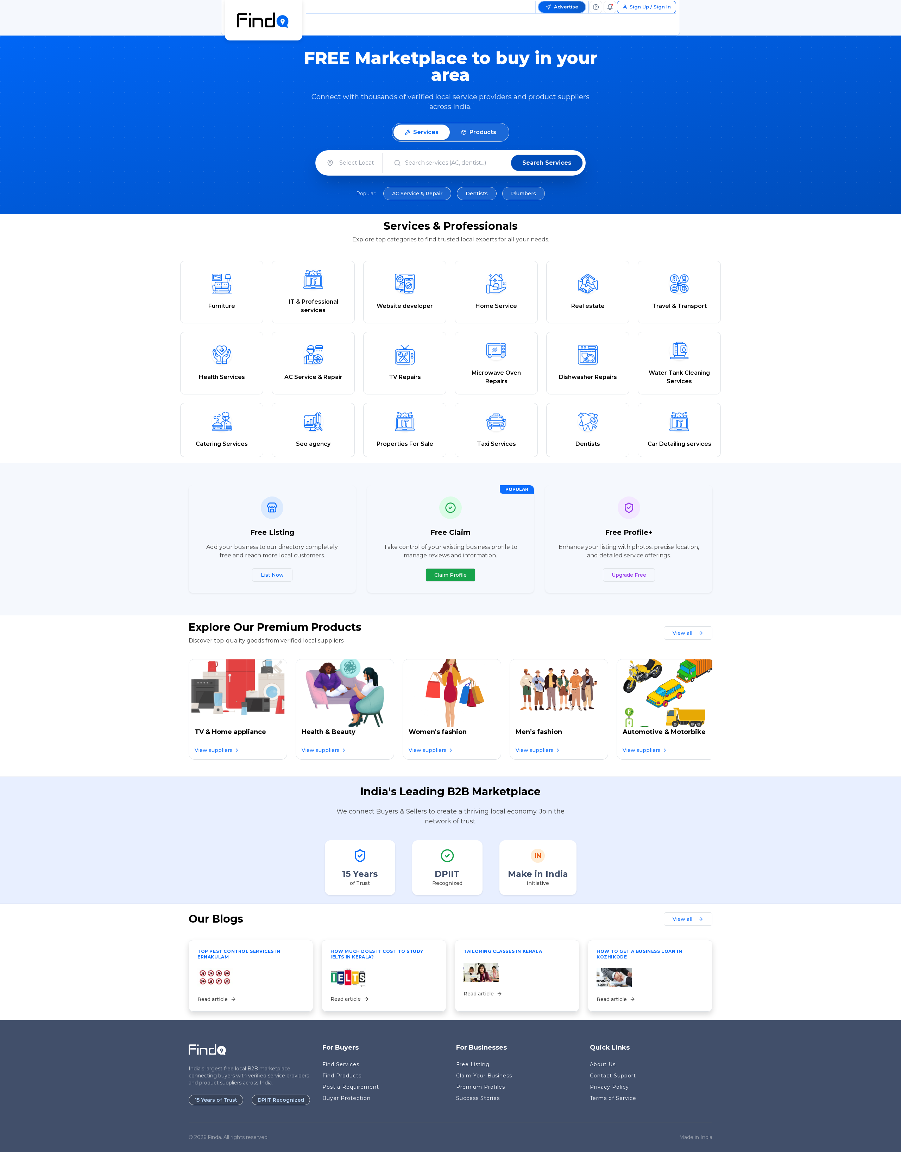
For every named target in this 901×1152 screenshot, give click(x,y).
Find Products (341, 1075)
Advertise (566, 7)
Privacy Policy (609, 1087)
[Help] (596, 7)
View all (682, 633)
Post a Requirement (350, 1087)
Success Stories (478, 1098)
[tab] (421, 132)
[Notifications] (610, 7)
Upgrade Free (629, 575)
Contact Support (613, 1075)
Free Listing (473, 1064)
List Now (272, 575)
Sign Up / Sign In (650, 7)
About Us (603, 1064)
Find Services (340, 1064)
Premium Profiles (480, 1087)
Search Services (546, 162)
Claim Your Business (484, 1075)
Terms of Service (613, 1098)
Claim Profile (450, 575)
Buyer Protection (346, 1098)
